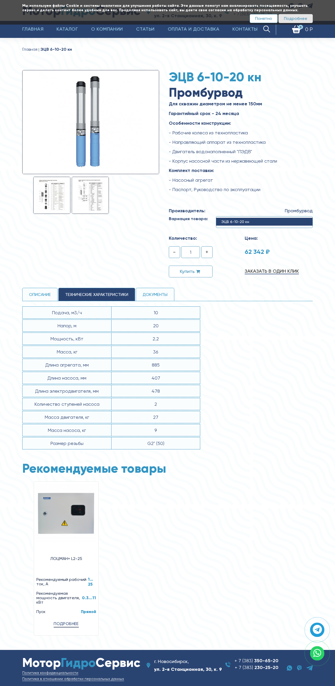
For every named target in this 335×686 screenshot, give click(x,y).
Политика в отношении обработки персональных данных (73, 679)
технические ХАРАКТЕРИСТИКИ (96, 294)
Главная (32, 29)
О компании (107, 29)
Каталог (67, 29)
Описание (40, 294)
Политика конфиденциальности (50, 673)
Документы (155, 294)
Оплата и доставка (194, 29)
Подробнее (295, 18)
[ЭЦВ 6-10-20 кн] (90, 122)
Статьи (145, 29)
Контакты (245, 29)
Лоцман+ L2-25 (66, 558)
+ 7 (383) (256, 660)
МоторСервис (81, 662)
